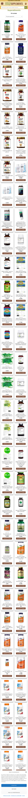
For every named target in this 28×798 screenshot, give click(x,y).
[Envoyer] (25, 7)
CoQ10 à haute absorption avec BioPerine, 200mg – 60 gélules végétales (21, 695)
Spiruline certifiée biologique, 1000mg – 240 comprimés (21, 557)
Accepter (14, 785)
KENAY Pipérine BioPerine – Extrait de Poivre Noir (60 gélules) (7, 249)
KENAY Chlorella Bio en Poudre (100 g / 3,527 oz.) (7, 439)
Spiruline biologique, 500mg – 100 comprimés (7, 58)
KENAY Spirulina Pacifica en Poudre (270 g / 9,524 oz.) (21, 296)
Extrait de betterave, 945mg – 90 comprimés (7, 582)
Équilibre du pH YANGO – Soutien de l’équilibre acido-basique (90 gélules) (20, 81)
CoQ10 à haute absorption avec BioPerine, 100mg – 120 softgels (21, 766)
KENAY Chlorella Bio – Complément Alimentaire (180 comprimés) (21, 415)
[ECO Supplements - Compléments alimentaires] (14, 3)
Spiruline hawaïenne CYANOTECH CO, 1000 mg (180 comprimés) (21, 488)
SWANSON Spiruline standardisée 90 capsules (21, 534)
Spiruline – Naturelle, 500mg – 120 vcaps (20, 627)
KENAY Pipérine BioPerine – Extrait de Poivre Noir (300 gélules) (20, 249)
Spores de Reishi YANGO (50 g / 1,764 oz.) (7, 80)
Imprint (23, 795)
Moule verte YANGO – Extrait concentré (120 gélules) (20, 104)
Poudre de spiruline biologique (7, 534)
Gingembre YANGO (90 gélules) (7, 151)
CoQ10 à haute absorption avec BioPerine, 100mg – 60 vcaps (7, 742)
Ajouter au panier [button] (7, 39)
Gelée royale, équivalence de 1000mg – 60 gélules (20, 649)
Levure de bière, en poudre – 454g (20, 672)
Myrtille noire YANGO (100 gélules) (7, 176)
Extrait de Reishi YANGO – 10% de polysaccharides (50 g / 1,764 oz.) (7, 104)
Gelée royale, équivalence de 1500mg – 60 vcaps (7, 649)
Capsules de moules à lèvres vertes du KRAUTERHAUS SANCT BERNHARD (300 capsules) (20, 200)
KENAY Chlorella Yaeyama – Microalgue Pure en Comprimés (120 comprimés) (21, 463)
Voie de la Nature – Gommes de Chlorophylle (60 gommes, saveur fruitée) (7, 558)
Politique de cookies (6, 795)
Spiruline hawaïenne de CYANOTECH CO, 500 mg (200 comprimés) (7, 511)
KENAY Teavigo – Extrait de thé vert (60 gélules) (7, 272)
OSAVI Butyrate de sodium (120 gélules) (7, 199)
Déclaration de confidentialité (16, 795)
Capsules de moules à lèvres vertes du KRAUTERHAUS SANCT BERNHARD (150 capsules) (7, 224)
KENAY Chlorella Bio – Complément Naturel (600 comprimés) (20, 392)
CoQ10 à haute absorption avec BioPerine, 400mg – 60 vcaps (7, 695)
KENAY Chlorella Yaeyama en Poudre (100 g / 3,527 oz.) (7, 488)
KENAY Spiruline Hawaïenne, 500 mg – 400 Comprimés (7, 296)
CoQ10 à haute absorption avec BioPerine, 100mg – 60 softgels (21, 742)
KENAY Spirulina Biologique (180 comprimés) (21, 368)
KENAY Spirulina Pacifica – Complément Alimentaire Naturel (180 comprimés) (7, 320)
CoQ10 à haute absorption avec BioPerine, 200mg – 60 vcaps (7, 718)
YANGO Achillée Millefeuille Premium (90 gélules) (21, 128)
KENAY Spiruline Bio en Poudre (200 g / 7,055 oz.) (7, 368)
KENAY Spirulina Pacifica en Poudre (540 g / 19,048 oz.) (21, 272)
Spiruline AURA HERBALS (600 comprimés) (21, 511)
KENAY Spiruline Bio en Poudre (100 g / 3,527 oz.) (7, 391)
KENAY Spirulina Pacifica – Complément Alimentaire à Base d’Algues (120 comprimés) (7, 344)
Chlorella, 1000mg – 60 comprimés (7, 672)
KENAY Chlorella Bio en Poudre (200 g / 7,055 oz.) (7, 415)
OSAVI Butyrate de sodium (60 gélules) (20, 176)
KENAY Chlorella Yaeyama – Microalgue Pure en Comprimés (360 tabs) (21, 439)
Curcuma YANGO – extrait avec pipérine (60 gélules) (7, 128)
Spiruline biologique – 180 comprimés (7, 35)
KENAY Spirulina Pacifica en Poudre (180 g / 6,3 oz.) (20, 319)
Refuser (14, 789)
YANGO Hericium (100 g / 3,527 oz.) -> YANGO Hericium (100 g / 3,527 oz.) (21, 152)
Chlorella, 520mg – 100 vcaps (21, 582)
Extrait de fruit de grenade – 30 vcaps (21, 58)
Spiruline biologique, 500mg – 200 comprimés (21, 604)
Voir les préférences (14, 792)
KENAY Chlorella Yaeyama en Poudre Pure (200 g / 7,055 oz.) (7, 463)
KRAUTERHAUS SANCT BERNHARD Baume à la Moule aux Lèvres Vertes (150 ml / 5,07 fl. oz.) (21, 224)
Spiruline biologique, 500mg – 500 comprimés (7, 604)
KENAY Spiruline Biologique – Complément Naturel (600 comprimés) (20, 343)
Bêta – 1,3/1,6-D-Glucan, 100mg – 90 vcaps (21, 35)
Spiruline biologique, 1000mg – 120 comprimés (7, 627)
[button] (26, 772)
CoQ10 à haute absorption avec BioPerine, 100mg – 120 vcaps (7, 766)
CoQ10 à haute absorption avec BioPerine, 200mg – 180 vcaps (21, 718)
